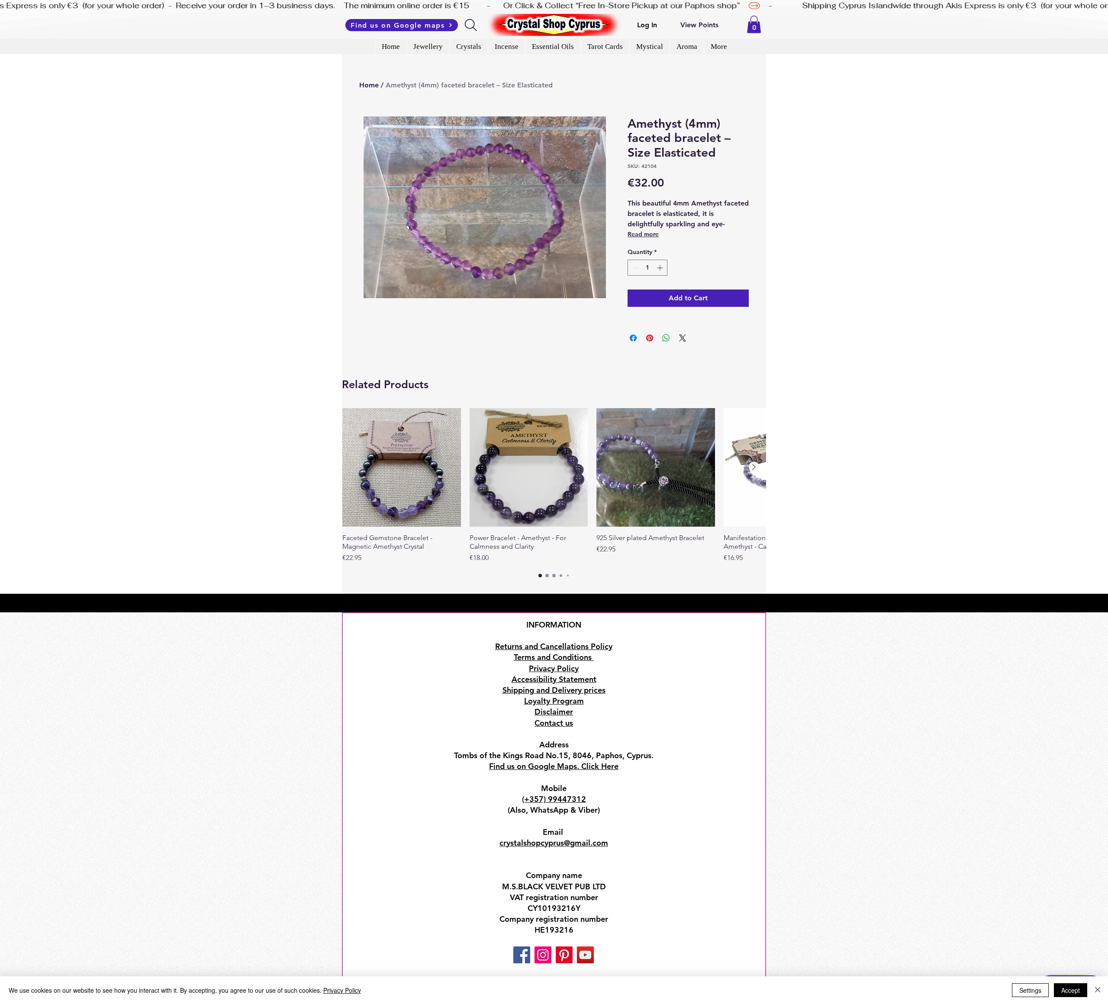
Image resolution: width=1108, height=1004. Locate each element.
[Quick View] (401, 467)
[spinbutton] (647, 267)
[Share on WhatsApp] (666, 338)
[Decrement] (634, 267)
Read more (643, 234)
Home (369, 85)
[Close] (1097, 990)
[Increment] (660, 267)
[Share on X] (682, 338)
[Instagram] (543, 954)
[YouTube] (585, 954)
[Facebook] (521, 954)
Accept (1070, 990)
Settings (1030, 990)
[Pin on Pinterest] (649, 338)
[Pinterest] (564, 954)
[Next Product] (754, 467)
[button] (754, 24)
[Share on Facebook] (633, 338)
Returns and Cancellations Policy (553, 646)
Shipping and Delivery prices (554, 690)
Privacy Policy (342, 990)
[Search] (471, 25)
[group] (554, 485)
